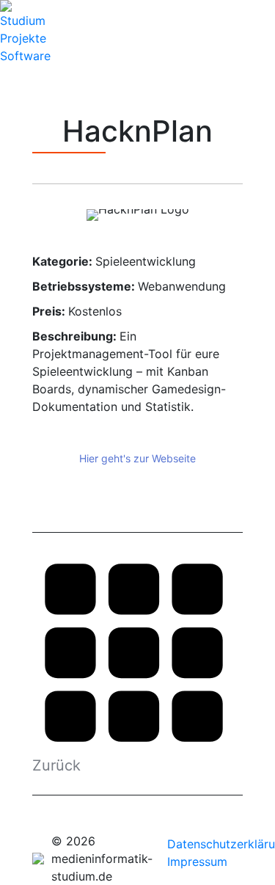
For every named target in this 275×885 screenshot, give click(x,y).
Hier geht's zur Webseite (137, 458)
